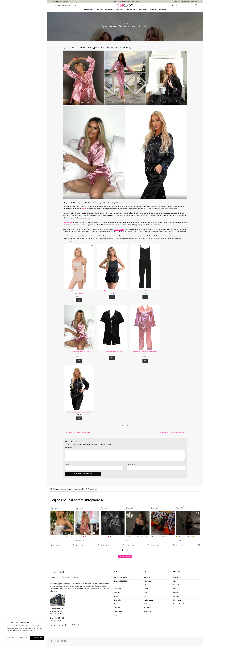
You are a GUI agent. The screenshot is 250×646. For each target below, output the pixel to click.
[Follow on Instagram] (55, 641)
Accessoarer (131, 10)
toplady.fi (77, 625)
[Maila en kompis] (125, 426)
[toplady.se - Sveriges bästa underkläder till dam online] (125, 5)
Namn (67, 464)
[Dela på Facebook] (122, 426)
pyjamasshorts (119, 229)
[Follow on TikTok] (58, 641)
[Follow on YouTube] (65, 641)
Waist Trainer (119, 10)
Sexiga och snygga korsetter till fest (171, 432)
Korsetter (99, 10)
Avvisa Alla (23, 638)
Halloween (162, 10)
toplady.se (53, 625)
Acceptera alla (37, 638)
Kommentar (69, 447)
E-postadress (131, 464)
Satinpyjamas (67, 222)
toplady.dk (69, 625)
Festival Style (142, 10)
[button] (196, 5)
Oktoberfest (153, 10)
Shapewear (108, 10)
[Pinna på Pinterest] (127, 426)
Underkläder (88, 10)
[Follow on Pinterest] (62, 641)
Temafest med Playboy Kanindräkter (78, 432)
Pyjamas (125, 23)
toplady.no (61, 625)
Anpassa (11, 638)
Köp (79, 300)
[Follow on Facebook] (51, 641)
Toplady (84, 209)
